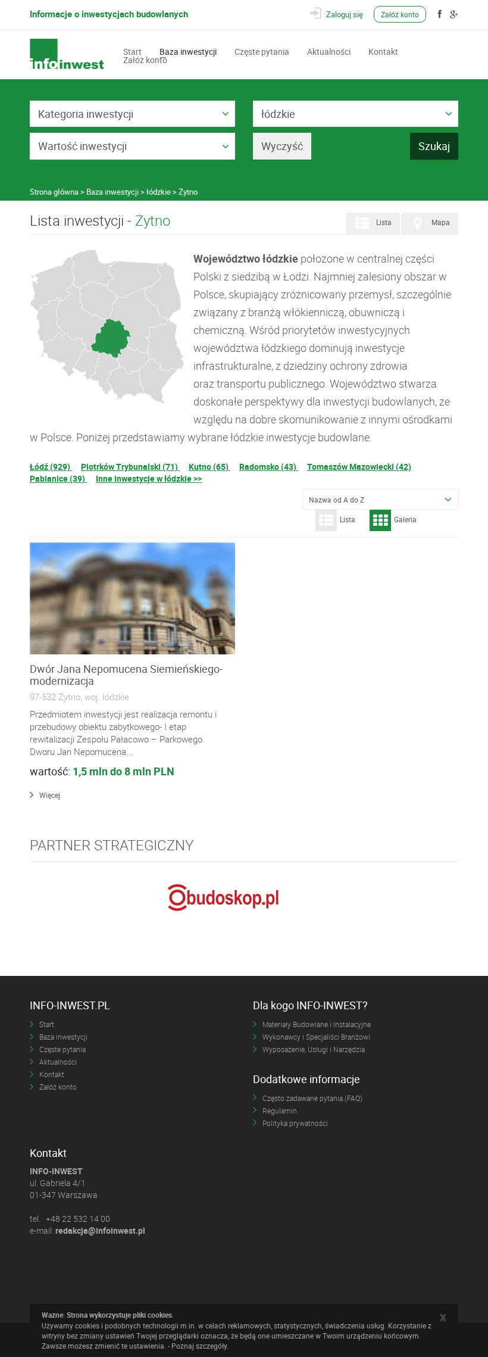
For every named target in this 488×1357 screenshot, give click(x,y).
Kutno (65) (209, 466)
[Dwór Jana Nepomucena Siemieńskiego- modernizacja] (132, 599)
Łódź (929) (51, 466)
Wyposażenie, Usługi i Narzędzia (313, 1049)
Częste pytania (261, 50)
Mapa (440, 222)
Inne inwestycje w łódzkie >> (149, 478)
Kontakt (383, 50)
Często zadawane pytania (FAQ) (312, 1098)
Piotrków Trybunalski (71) (130, 466)
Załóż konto (400, 14)
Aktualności (329, 50)
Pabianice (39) (58, 478)
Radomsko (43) (268, 466)
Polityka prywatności (295, 1123)
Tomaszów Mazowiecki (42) (359, 466)
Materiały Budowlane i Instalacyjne (316, 1024)
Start (132, 50)
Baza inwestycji (188, 50)
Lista (384, 222)
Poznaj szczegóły (199, 1345)
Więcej (49, 795)
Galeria (405, 519)
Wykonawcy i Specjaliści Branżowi (316, 1036)
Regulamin (279, 1110)
